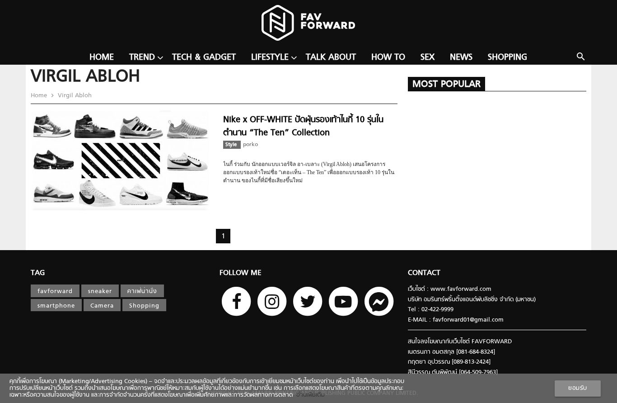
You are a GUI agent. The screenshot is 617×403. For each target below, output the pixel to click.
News (461, 57)
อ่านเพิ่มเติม (309, 395)
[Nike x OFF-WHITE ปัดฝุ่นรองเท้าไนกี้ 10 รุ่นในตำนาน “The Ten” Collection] (122, 211)
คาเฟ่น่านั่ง (142, 291)
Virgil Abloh (74, 95)
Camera (102, 306)
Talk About (331, 57)
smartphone (56, 306)
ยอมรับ (577, 388)
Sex (428, 57)
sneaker (100, 291)
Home (101, 57)
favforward (55, 291)
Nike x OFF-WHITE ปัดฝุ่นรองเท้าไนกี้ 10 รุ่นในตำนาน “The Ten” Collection (303, 126)
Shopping (507, 57)
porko (250, 145)
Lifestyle (270, 57)
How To (388, 57)
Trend (142, 57)
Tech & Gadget (204, 57)
